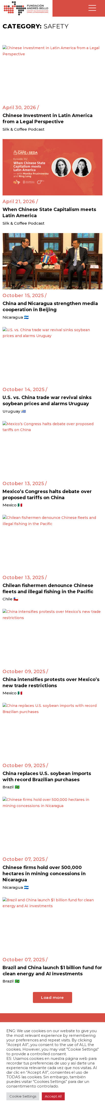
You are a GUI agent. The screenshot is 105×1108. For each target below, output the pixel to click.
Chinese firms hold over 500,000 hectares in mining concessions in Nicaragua (44, 874)
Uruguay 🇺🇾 (14, 411)
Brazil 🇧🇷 (11, 787)
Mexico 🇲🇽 (12, 505)
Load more (52, 997)
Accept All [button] (53, 1096)
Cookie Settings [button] (22, 1096)
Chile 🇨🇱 (10, 599)
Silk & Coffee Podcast (23, 129)
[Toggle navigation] (92, 8)
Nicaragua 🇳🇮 (16, 317)
